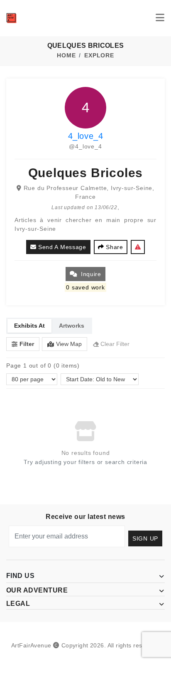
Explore (99, 55)
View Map (69, 344)
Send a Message (62, 247)
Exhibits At (29, 325)
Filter (27, 344)
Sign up (145, 538)
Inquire (91, 274)
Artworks (71, 325)
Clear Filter (114, 344)
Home (66, 55)
